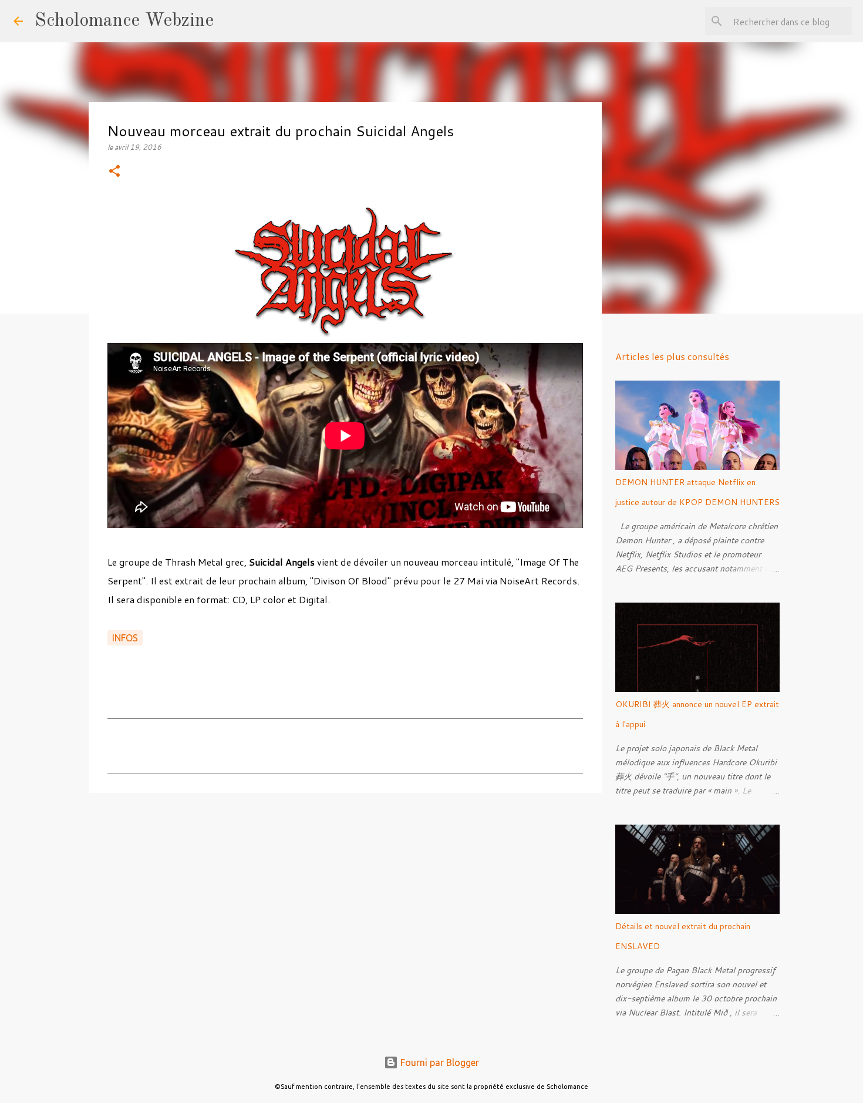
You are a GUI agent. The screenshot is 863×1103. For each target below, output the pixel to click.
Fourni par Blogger (438, 1062)
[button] (114, 172)
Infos (125, 638)
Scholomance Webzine (124, 21)
